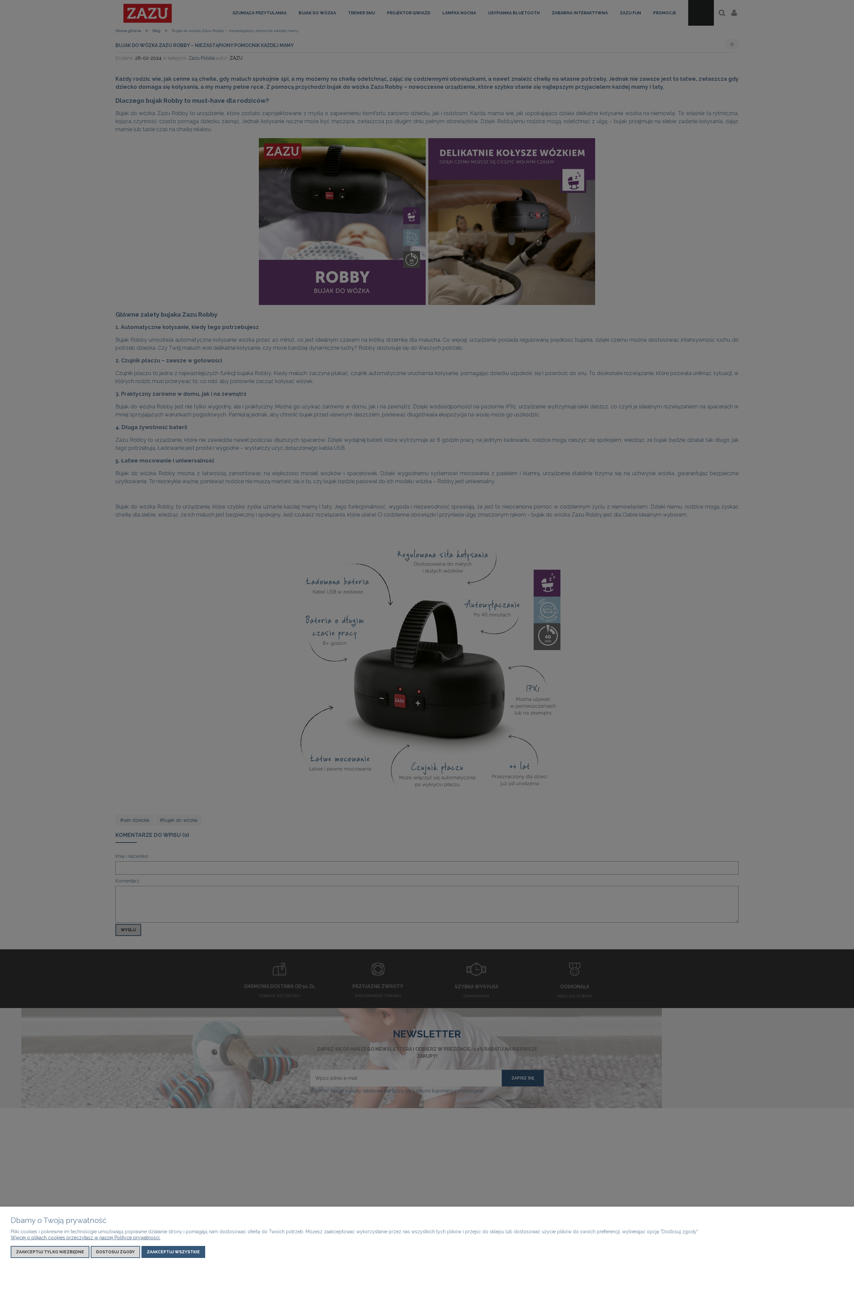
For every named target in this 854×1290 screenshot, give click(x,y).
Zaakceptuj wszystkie (173, 1252)
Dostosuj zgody (115, 1252)
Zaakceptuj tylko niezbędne (50, 1252)
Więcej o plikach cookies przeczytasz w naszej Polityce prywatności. (85, 1237)
